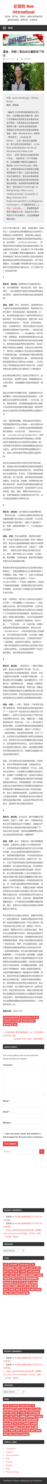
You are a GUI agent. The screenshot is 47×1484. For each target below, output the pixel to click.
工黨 (10, 1275)
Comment (7, 1065)
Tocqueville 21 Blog (29, 1017)
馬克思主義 (25, 1293)
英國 (35, 1286)
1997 (5, 1264)
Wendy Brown (29, 1021)
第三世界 (23, 1286)
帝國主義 (7, 1279)
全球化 (37, 1268)
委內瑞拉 (36, 1271)
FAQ (8, 1458)
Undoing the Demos (12, 1021)
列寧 (15, 1271)
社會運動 (15, 1286)
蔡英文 (6, 1289)
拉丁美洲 (20, 1279)
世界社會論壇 (8, 1268)
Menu (10, 28)
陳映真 (38, 1289)
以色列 (31, 1268)
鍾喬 (32, 1289)
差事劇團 (31, 1275)
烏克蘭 (26, 1282)
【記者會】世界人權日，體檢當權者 (28, 1039)
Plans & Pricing (12, 1472)
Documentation (12, 1455)
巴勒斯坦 (39, 1275)
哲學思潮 (27, 59)
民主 (15, 1024)
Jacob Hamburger (11, 1017)
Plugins (9, 1465)
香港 (10, 1293)
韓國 (5, 1293)
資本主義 (26, 1289)
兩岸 (5, 1271)
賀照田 (18, 1289)
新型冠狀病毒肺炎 (32, 1279)
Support (9, 1452)
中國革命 (23, 1268)
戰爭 (13, 1279)
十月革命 (23, 1271)
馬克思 (16, 1293)
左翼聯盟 (23, 1275)
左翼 (15, 1275)
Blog (8, 1468)
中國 (16, 1268)
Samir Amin (24, 1264)
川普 (5, 1275)
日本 (15, 1282)
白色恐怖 (34, 1282)
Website (7, 1122)
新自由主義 (7, 1024)
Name (6, 1101)
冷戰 (10, 1271)
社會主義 (7, 1286)
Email (6, 1111)
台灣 (29, 1271)
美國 (30, 1286)
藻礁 (12, 1289)
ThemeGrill (11, 1448)
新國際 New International (23, 9)
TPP (32, 1264)
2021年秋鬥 (14, 1264)
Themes (9, 1462)
